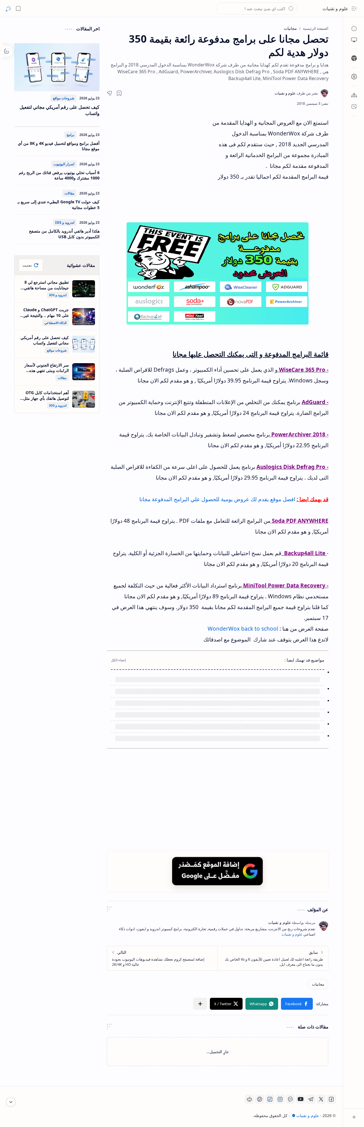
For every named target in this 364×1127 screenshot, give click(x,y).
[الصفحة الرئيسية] (354, 28)
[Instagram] (280, 1099)
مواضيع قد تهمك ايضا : (304, 660)
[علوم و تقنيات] (296, 93)
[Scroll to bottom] (11, 1102)
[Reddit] (249, 1099)
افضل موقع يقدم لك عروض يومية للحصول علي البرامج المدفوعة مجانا (217, 499)
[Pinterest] (259, 1099)
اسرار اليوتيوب (63, 164)
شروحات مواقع (63, 98)
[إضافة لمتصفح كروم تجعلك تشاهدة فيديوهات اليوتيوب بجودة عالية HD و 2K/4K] (162, 958)
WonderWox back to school (243, 628)
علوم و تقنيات (335, 8)
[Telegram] (311, 1099)
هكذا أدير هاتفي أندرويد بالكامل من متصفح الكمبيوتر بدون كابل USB (64, 233)
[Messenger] (290, 1099)
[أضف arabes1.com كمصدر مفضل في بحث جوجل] (217, 871)
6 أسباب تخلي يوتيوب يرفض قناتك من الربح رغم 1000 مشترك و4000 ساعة (59, 175)
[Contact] (354, 106)
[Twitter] (321, 1099)
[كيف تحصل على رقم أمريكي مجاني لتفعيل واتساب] (57, 67)
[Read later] (119, 93)
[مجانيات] (318, 984)
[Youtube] (300, 1099)
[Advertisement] (159, 168)
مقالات (69, 193)
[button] (354, 8)
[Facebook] (331, 1099)
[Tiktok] (270, 1099)
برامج (70, 134)
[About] (354, 95)
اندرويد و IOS (64, 222)
